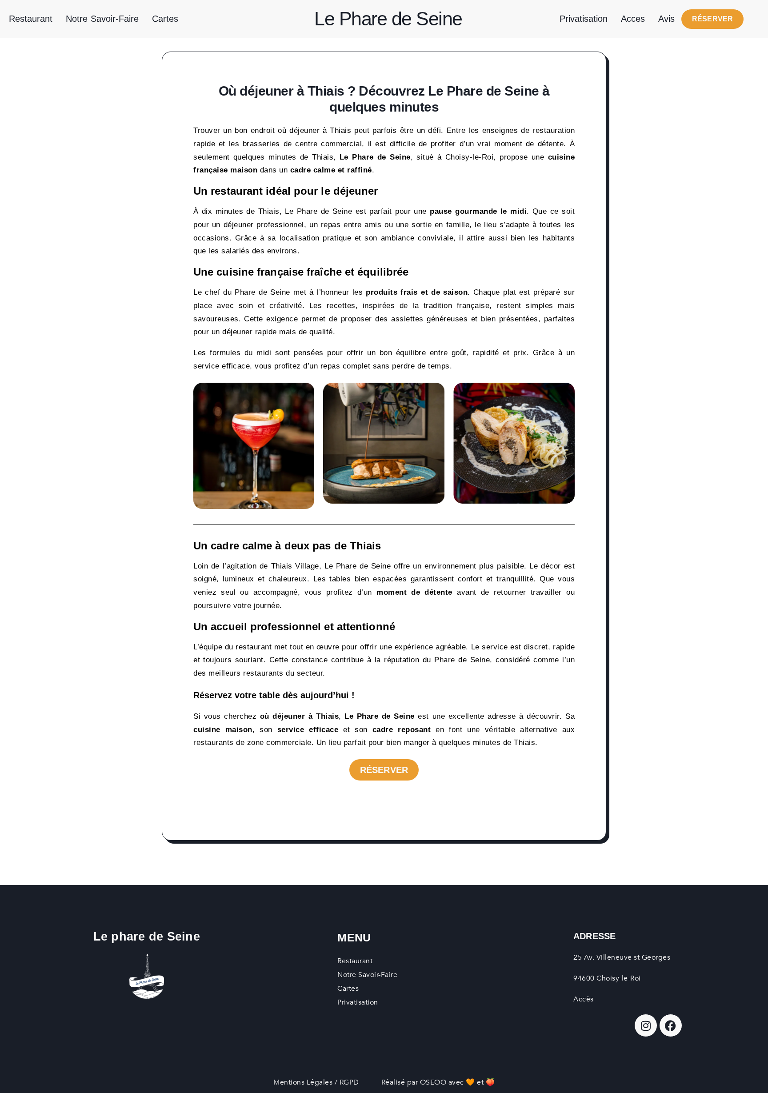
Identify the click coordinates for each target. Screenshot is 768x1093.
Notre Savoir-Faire (102, 19)
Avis (666, 19)
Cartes (165, 19)
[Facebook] (671, 1025)
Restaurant (30, 19)
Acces (633, 19)
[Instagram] (646, 1025)
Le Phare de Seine (388, 18)
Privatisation (584, 19)
